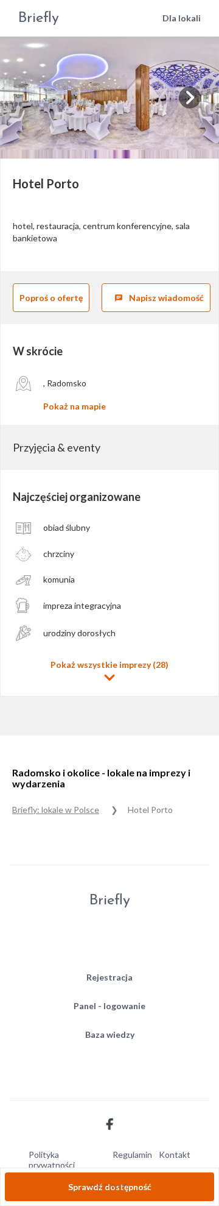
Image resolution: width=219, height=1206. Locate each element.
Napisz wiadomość (159, 298)
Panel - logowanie (109, 1006)
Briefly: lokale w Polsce (55, 809)
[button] (109, 671)
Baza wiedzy (109, 1034)
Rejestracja (109, 977)
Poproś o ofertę (51, 298)
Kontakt (174, 1154)
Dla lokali (181, 18)
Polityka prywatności (52, 1159)
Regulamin (132, 1154)
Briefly (38, 18)
